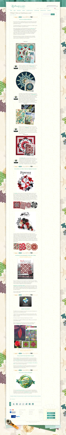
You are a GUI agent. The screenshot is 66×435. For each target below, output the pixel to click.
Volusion (36, 422)
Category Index (41, 412)
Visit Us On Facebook (46, 8)
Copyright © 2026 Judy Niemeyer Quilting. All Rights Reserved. (33, 421)
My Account (41, 8)
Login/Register (31, 411)
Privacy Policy (21, 412)
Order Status (30, 414)
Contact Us (20, 414)
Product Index (41, 411)
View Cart (38, 8)
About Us (20, 411)
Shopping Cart (31, 412)
